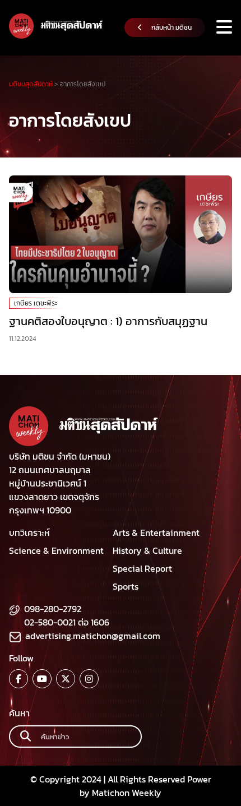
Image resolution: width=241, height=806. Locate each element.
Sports (125, 586)
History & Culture (147, 550)
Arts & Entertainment (156, 532)
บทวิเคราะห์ (29, 532)
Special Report (142, 568)
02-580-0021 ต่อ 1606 (66, 622)
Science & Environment (56, 550)
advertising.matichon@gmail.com (92, 635)
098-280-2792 (52, 608)
